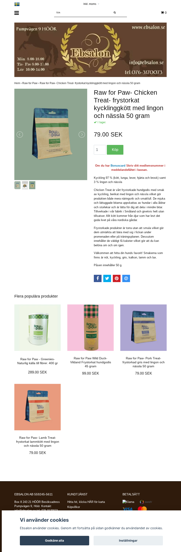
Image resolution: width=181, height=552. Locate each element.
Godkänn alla (54, 540)
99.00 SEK (90, 373)
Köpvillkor (73, 507)
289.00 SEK (37, 372)
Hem (18, 83)
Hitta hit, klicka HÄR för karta (86, 502)
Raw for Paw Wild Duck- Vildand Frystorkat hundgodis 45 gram (90, 362)
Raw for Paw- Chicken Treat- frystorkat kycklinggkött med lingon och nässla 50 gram (90, 83)
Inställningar (128, 540)
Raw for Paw (31, 83)
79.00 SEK (143, 373)
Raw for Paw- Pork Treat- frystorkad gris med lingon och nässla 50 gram (144, 362)
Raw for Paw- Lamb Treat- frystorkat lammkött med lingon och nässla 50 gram (37, 441)
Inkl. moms (91, 4)
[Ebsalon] (90, 49)
